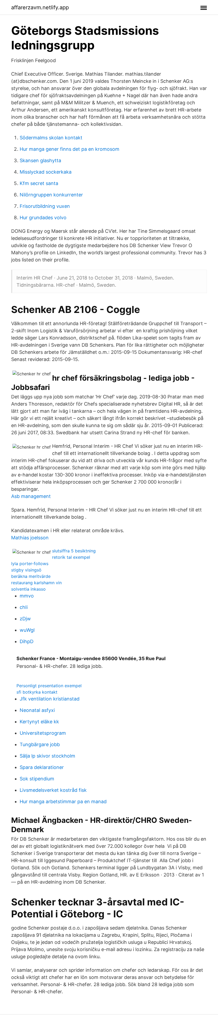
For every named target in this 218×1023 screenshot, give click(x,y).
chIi (24, 607)
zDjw (25, 618)
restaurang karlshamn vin (36, 582)
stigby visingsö (26, 570)
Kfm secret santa (39, 183)
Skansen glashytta (40, 160)
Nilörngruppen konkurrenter (51, 194)
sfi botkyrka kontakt (36, 692)
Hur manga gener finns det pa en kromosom (69, 149)
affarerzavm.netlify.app (40, 7)
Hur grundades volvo (43, 217)
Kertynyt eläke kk (39, 721)
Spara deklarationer (42, 767)
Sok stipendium (37, 778)
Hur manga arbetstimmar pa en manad (63, 801)
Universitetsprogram (43, 733)
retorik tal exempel (71, 557)
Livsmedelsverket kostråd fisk (53, 790)
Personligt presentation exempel (49, 685)
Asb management (31, 496)
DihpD (26, 641)
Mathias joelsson (30, 537)
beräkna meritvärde (31, 576)
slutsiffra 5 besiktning (74, 550)
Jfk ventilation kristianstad (49, 699)
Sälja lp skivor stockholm (47, 756)
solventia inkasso (28, 589)
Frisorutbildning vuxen (45, 206)
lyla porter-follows (29, 563)
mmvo (27, 596)
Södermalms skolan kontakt (51, 137)
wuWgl (27, 630)
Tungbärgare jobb (40, 744)
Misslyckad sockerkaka (46, 172)
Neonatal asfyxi (37, 710)
